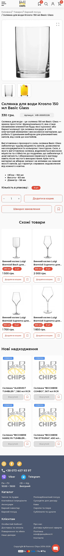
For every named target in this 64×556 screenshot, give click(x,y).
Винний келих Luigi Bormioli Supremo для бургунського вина (47, 320)
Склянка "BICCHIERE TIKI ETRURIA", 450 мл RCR (46, 438)
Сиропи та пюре (42, 508)
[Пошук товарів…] (46, 4)
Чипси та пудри (9, 497)
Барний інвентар (10, 508)
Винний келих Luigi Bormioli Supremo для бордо (15, 320)
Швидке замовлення (26, 209)
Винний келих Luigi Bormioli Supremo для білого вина (47, 264)
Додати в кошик (43, 198)
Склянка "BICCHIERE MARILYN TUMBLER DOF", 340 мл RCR (14, 438)
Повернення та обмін (13, 531)
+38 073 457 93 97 (18, 470)
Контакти (38, 538)
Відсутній (13, 397)
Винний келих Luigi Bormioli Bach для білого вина (14, 264)
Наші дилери (8, 535)
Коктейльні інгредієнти (14, 500)
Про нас (37, 524)
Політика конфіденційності (43, 532)
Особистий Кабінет (11, 524)
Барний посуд (33, 12)
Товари (17, 12)
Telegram (34, 476)
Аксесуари (7, 504)
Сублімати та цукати (44, 512)
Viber (11, 476)
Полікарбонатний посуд (46, 497)
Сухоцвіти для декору (45, 500)
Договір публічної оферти (47, 527)
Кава (36, 504)
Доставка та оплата (12, 527)
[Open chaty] (56, 548)
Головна (6, 12)
